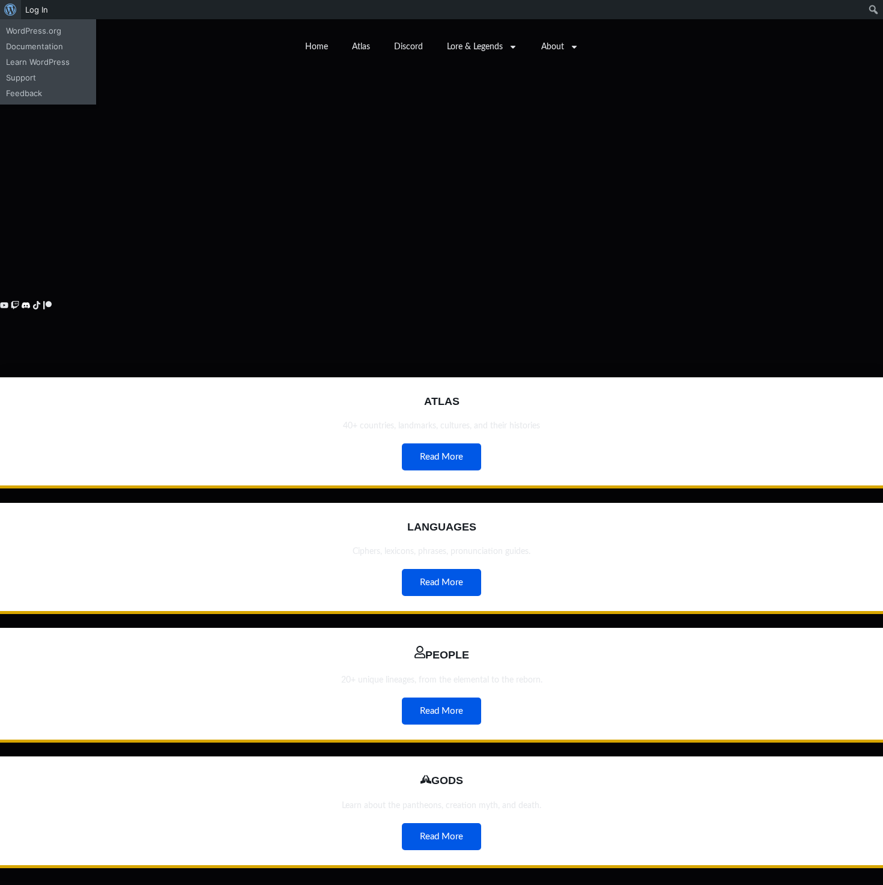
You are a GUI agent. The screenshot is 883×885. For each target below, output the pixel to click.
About (552, 47)
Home (316, 47)
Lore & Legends (475, 47)
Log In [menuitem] (36, 9)
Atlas (361, 47)
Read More (441, 456)
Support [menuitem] (21, 77)
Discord (408, 47)
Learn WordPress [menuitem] (38, 62)
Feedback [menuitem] (24, 93)
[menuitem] (10, 9)
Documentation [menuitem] (34, 46)
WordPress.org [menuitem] (33, 30)
